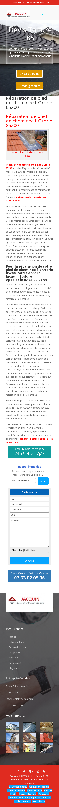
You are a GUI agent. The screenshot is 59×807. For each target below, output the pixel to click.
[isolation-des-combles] (46, 727)
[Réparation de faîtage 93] (46, 748)
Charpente (14, 652)
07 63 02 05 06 (29, 74)
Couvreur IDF (34, 790)
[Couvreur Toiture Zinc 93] (29, 727)
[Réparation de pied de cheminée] (12, 748)
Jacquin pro (24, 801)
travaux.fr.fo (13, 692)
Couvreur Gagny (18, 786)
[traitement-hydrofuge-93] (46, 737)
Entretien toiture (17, 641)
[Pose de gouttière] (12, 737)
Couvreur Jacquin (39, 786)
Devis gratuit (29, 86)
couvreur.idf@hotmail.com (20, 698)
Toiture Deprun (16, 790)
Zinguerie (13, 657)
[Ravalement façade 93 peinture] (12, 727)
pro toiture (38, 801)
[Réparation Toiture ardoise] (29, 747)
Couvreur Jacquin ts (28, 797)
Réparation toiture (18, 647)
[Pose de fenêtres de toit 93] (29, 737)
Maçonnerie (15, 668)
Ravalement (15, 662)
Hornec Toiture (27, 793)
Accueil (12, 636)
